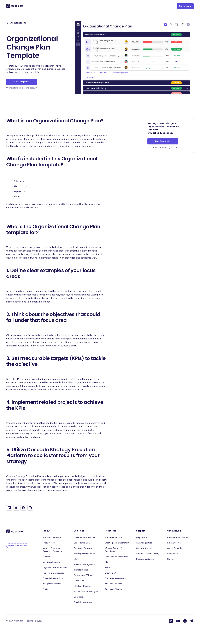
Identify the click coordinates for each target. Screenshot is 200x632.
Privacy (38, 620)
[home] (14, 6)
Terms (30, 620)
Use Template (21, 81)
